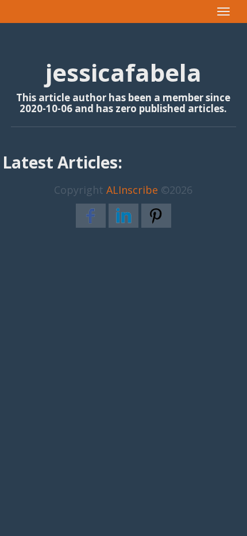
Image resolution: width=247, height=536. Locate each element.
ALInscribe (132, 190)
